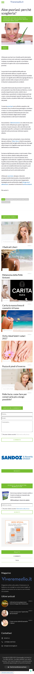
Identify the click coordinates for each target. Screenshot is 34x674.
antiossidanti (27, 184)
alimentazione (15, 122)
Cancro (5, 269)
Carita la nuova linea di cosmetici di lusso (13, 306)
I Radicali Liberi (9, 247)
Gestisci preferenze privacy (18, 667)
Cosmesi (6, 300)
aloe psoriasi (9, 199)
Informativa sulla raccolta (7, 672)
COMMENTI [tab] (17, 556)
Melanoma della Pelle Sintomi (12, 276)
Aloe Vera (15, 141)
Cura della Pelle (8, 389)
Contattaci (6, 633)
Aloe (5, 48)
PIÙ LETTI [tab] (17, 552)
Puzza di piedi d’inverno (13, 366)
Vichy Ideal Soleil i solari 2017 (13, 337)
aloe (15, 199)
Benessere (6, 361)
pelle (26, 199)
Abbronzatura (7, 330)
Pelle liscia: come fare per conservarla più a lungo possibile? (14, 397)
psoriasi (10, 106)
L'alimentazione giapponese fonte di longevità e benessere (19, 603)
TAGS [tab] (17, 560)
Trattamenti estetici (9, 241)
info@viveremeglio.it (10, 646)
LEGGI (29, 245)
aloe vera (21, 199)
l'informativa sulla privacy (22, 434)
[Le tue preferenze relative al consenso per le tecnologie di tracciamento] (31, 671)
